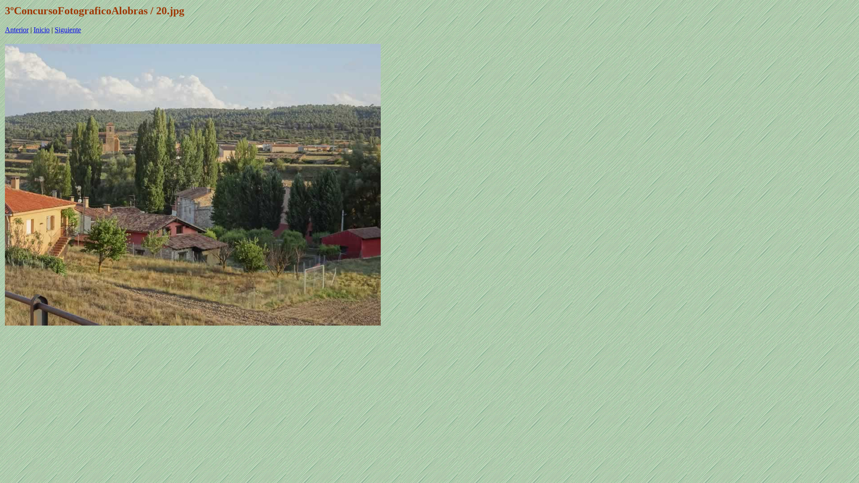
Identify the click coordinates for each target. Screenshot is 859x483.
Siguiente (68, 30)
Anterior (17, 30)
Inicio (42, 30)
